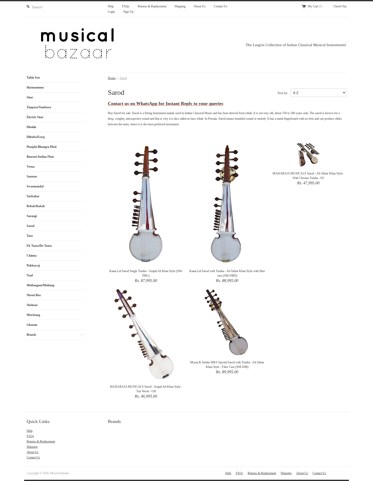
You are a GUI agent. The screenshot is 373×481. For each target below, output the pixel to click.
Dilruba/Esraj (36, 137)
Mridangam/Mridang (40, 285)
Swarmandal (35, 186)
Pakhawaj (33, 265)
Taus (30, 236)
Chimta (32, 255)
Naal (30, 275)
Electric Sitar (35, 117)
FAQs (125, 6)
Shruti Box (34, 295)
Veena (31, 166)
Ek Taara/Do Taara (39, 245)
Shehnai (32, 305)
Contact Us (220, 6)
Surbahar (33, 196)
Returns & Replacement (152, 6)
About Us (200, 6)
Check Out (339, 6)
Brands (54, 334)
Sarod (31, 226)
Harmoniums (35, 87)
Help (111, 6)
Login (111, 11)
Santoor (32, 176)
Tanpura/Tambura (39, 107)
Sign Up (128, 11)
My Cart (315, 6)
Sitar (30, 97)
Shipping (180, 6)
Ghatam (32, 325)
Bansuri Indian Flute (40, 156)
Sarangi (32, 216)
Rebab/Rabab (36, 206)
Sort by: (283, 93)
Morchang (33, 315)
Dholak (31, 127)
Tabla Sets (33, 77)
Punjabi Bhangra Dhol (41, 147)
